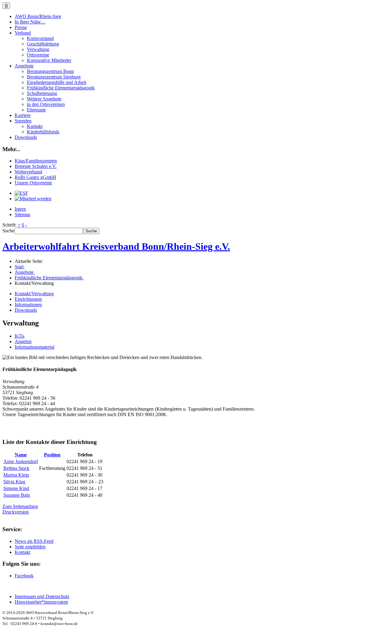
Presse (21, 27)
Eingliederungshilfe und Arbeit (56, 82)
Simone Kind (16, 488)
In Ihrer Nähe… (30, 21)
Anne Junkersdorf (20, 461)
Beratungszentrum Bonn (50, 71)
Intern (20, 209)
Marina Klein (16, 474)
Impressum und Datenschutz (42, 596)
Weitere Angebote (44, 98)
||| (6, 5)
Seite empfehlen (30, 546)
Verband (23, 32)
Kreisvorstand (40, 38)
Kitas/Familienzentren (36, 160)
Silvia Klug (14, 481)
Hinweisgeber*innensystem (41, 602)
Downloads (26, 137)
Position (52, 454)
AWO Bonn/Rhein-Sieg (38, 16)
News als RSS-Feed (34, 541)
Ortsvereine (38, 54)
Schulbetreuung (42, 93)
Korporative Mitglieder (49, 60)
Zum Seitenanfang (20, 506)
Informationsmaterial (34, 347)
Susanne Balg (16, 495)
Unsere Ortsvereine (33, 182)
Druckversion (15, 511)
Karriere (23, 115)
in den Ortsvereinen (46, 104)
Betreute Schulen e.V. (36, 166)
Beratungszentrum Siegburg (54, 76)
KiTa (19, 336)
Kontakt (34, 126)
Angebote (24, 65)
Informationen (28, 304)
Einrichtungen (28, 299)
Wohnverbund (28, 171)
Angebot (23, 341)
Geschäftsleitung (43, 43)
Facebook (24, 575)
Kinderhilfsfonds (43, 131)
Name (21, 454)
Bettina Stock (16, 468)
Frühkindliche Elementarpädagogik (61, 87)
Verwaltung (38, 49)
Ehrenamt (36, 109)
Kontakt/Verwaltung (34, 293)
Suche (8, 230)
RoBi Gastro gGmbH (35, 177)
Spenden (23, 120)
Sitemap (22, 214)
